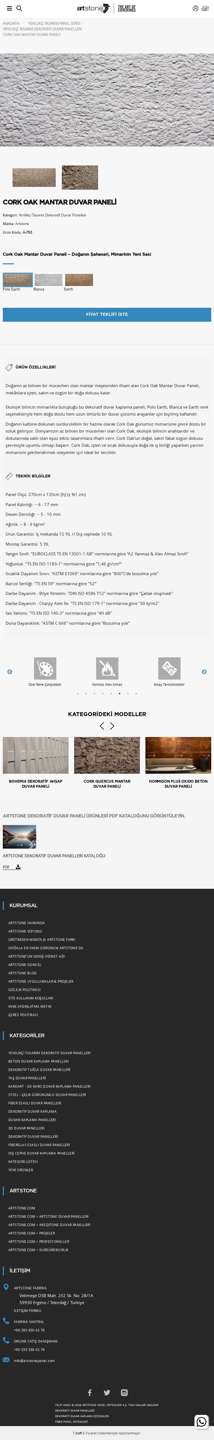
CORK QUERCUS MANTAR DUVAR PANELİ (107, 784)
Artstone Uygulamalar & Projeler (41, 981)
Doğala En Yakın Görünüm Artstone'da (46, 948)
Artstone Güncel (25, 964)
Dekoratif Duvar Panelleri (33, 1136)
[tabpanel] (45, 672)
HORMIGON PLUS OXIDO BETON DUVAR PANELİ (178, 784)
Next (204, 672)
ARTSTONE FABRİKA (30, 1288)
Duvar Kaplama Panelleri (32, 1119)
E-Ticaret (90, 1433)
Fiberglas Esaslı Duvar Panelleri (39, 1145)
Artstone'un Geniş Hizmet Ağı (36, 956)
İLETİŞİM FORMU (27, 1310)
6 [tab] (119, 693)
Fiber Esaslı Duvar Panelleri (34, 1103)
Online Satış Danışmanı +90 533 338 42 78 (36, 1345)
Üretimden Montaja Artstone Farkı (41, 939)
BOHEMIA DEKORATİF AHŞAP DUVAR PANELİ (35, 784)
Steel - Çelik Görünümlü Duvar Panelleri (47, 1094)
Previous (10, 672)
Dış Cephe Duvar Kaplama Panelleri (41, 1153)
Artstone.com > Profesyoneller (38, 1241)
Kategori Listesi (23, 1161)
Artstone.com (21, 1208)
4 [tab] (103, 693)
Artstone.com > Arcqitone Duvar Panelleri (49, 1224)
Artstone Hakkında (26, 923)
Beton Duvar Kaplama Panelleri (38, 1061)
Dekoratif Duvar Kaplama (32, 1111)
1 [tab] (78, 693)
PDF (6, 867)
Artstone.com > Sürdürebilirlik (38, 1250)
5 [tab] (111, 693)
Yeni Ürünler (20, 1170)
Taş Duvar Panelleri (27, 1078)
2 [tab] (86, 693)
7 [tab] (128, 693)
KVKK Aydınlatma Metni (29, 1006)
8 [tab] (136, 693)
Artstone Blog (22, 973)
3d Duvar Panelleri (26, 1128)
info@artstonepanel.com (34, 1360)
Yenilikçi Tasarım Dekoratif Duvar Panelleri (52, 215)
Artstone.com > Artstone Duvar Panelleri (48, 1216)
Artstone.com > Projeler (31, 1233)
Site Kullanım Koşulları (30, 998)
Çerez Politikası (23, 1014)
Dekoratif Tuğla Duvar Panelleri (39, 1069)
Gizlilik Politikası (24, 989)
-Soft (78, 1433)
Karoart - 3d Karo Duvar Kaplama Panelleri (49, 1086)
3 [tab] (94, 693)
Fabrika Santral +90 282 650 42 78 (29, 1325)
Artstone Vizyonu (25, 931)
